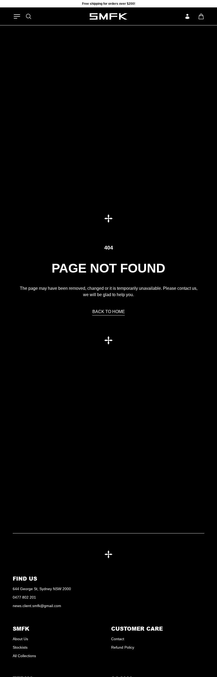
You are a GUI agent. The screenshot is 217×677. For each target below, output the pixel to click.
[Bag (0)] (201, 16)
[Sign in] (187, 16)
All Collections (24, 656)
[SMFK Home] (109, 16)
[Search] (28, 16)
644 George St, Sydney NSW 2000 (42, 589)
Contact (117, 639)
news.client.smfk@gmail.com (37, 606)
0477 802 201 (24, 597)
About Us (20, 639)
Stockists (20, 647)
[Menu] (17, 16)
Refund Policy (122, 647)
